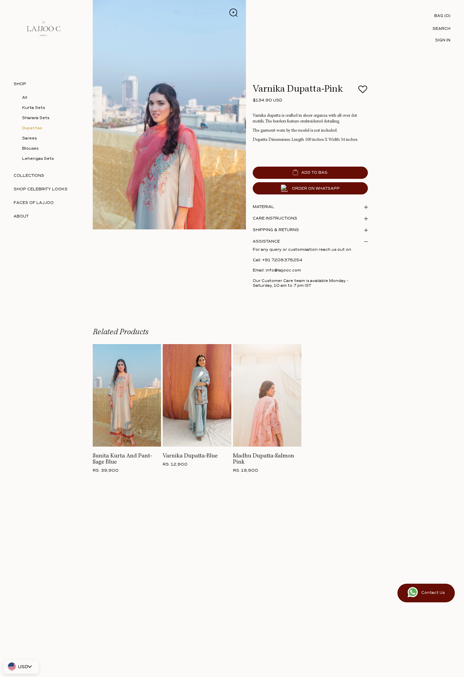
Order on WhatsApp (316, 188)
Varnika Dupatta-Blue (190, 456)
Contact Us (433, 592)
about (21, 216)
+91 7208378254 (282, 260)
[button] (363, 91)
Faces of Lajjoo (34, 203)
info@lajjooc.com (283, 270)
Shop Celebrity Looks (41, 189)
